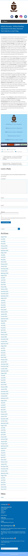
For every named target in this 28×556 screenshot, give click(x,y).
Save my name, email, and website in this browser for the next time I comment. (13, 218)
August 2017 (4, 448)
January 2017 (4, 464)
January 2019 (4, 416)
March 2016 (3, 486)
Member (24, 553)
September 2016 (4, 473)
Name (2, 197)
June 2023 (3, 302)
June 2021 (3, 350)
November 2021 (4, 339)
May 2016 (3, 482)
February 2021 (4, 359)
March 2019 (3, 411)
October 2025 (4, 248)
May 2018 (3, 432)
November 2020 (4, 366)
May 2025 (3, 259)
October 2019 (4, 396)
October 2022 (4, 316)
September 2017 (4, 446)
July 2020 (3, 375)
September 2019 (4, 398)
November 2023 (4, 293)
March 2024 (3, 286)
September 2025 (4, 250)
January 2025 (4, 266)
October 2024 (4, 270)
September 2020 (4, 371)
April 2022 (3, 330)
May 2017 (3, 455)
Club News (5, 151)
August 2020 (4, 373)
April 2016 (3, 484)
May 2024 (3, 282)
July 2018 (3, 427)
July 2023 (3, 300)
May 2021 (3, 352)
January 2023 (4, 314)
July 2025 (3, 255)
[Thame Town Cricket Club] (14, 1)
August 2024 (4, 275)
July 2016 (3, 477)
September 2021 (4, 343)
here (4, 544)
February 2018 (4, 439)
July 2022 (3, 323)
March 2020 (3, 384)
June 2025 (3, 257)
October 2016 (4, 471)
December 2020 (4, 364)
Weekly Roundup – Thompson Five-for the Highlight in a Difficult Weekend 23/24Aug (13, 164)
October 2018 (4, 421)
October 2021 (4, 341)
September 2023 (4, 295)
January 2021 (4, 361)
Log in (2, 497)
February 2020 (4, 386)
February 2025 (4, 264)
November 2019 (4, 393)
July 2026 (3, 239)
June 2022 (3, 325)
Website (3, 212)
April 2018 (3, 434)
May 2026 (3, 243)
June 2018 (3, 430)
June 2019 (3, 405)
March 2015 (3, 489)
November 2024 (4, 268)
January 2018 (4, 441)
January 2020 (4, 389)
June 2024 (3, 280)
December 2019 (4, 391)
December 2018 (4, 418)
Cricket (4, 149)
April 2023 (3, 307)
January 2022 (4, 336)
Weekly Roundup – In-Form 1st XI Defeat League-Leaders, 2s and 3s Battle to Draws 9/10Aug (12, 158)
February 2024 (4, 289)
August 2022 (4, 320)
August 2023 (4, 298)
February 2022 (4, 334)
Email (2, 205)
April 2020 (3, 382)
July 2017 (3, 450)
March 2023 (3, 309)
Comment (3, 178)
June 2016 (3, 480)
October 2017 (4, 443)
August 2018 (4, 425)
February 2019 (4, 414)
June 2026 (3, 241)
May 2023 (3, 305)
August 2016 (4, 475)
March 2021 (3, 357)
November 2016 (4, 468)
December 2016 (4, 466)
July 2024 (3, 277)
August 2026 (4, 236)
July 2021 (3, 348)
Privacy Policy (19, 553)
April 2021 (3, 355)
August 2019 (4, 400)
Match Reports (11, 151)
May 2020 (3, 380)
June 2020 (3, 377)
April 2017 (3, 457)
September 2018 (4, 423)
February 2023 (4, 311)
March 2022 (3, 332)
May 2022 (3, 327)
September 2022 (4, 318)
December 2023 (4, 291)
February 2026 (4, 245)
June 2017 (3, 452)
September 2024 (4, 273)
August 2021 (4, 346)
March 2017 (3, 459)
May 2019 (3, 407)
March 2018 (3, 436)
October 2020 (4, 368)
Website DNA (15, 554)
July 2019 (3, 402)
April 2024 (3, 284)
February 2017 (4, 461)
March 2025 (3, 261)
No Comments (19, 151)
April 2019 (3, 409)
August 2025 (4, 252)
